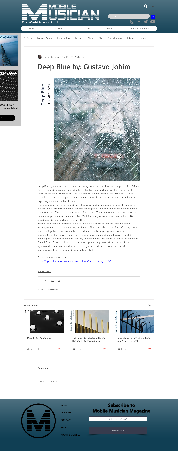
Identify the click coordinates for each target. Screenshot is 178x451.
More (143, 38)
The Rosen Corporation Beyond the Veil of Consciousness (89, 339)
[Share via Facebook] (39, 281)
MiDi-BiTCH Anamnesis (39, 337)
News (90, 38)
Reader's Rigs (63, 38)
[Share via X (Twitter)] (45, 281)
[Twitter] (146, 21)
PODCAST (66, 420)
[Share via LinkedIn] (52, 281)
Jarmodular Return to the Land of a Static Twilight (133, 339)
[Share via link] (59, 281)
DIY (100, 38)
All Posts (28, 38)
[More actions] (138, 57)
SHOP (64, 427)
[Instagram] (132, 21)
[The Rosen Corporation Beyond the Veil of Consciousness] (89, 321)
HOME (64, 405)
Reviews (78, 38)
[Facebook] (139, 21)
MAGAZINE (66, 412)
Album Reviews (115, 38)
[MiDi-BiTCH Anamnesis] (44, 321)
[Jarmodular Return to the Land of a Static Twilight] (134, 321)
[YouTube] (152, 21)
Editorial (131, 38)
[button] (153, 16)
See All (151, 305)
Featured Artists (44, 38)
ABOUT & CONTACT (71, 434)
